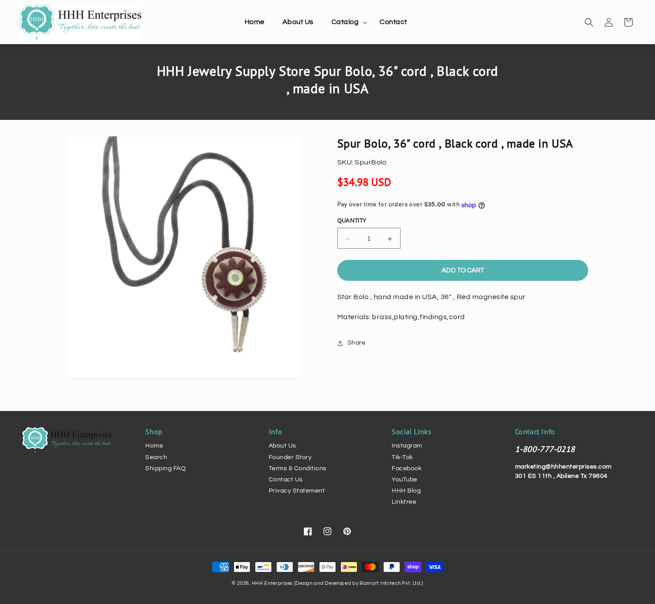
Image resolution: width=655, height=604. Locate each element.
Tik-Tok (402, 457)
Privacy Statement (297, 491)
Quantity (352, 221)
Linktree (404, 502)
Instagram (407, 446)
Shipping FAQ (165, 468)
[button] (347, 22)
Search (156, 457)
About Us (282, 446)
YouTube (405, 480)
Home (154, 446)
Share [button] (357, 343)
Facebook (407, 468)
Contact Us (286, 480)
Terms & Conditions (298, 468)
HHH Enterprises (273, 583)
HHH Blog (406, 491)
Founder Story (290, 457)
